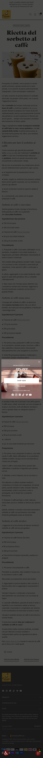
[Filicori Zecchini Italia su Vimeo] (26, 395)
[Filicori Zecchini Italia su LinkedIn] (19, 395)
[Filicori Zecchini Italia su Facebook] (12, 395)
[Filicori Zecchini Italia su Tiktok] (23, 395)
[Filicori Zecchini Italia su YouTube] (30, 395)
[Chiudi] (39, 362)
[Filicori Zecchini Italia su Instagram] (16, 395)
